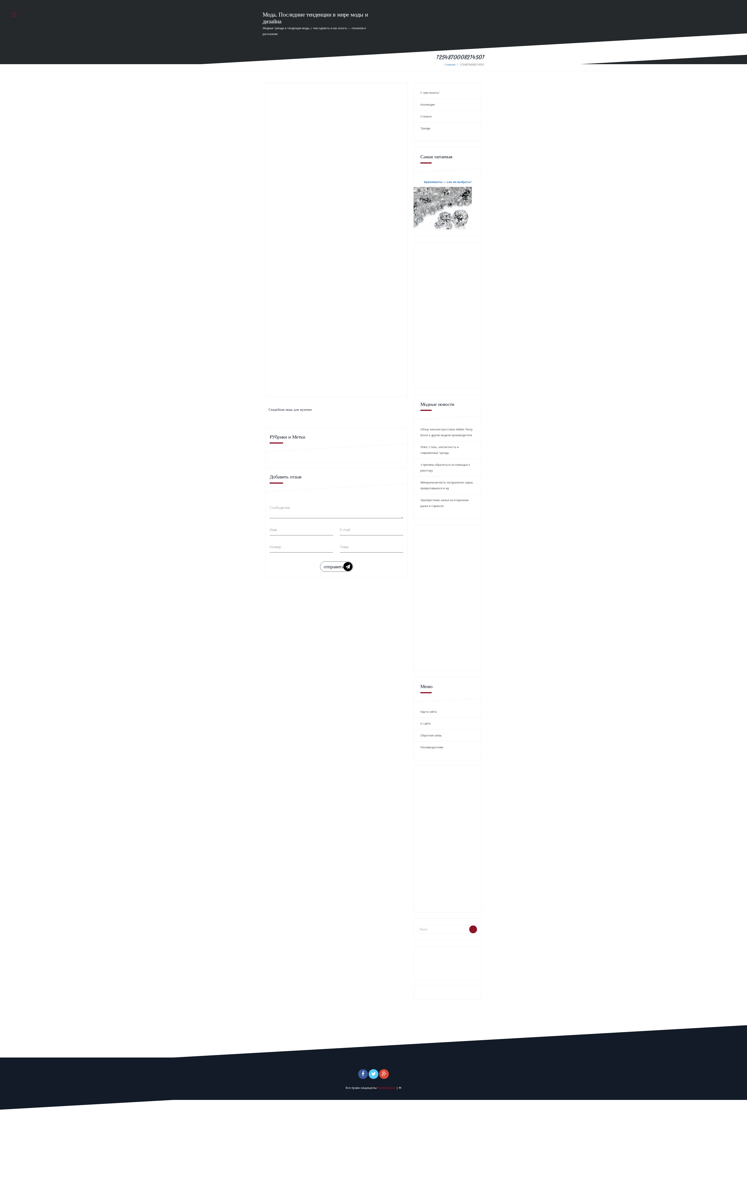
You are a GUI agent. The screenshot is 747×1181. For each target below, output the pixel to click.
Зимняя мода (341, 314)
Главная (450, 64)
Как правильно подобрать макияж (355, 297)
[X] (308, 181)
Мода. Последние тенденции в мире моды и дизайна (315, 18)
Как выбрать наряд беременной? (354, 367)
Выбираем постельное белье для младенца (361, 275)
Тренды (425, 128)
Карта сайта (428, 712)
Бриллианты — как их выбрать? (448, 182)
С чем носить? (429, 93)
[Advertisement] (328, 211)
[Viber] (314, 181)
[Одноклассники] (303, 181)
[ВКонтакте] (297, 181)
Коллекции (427, 104)
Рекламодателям (431, 747)
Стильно (426, 116)
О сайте (425, 723)
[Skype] (319, 181)
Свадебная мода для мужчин (290, 409)
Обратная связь (431, 735)
